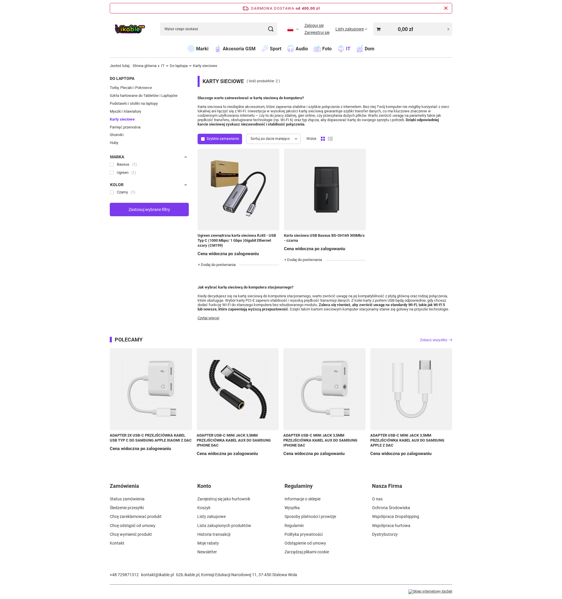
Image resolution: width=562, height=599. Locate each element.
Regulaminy (299, 486)
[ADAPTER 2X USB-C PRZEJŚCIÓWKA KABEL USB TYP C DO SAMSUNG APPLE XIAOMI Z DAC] (151, 389)
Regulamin (294, 525)
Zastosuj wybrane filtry (149, 209)
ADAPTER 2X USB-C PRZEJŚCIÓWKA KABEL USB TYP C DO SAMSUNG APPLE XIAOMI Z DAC (151, 437)
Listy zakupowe (211, 516)
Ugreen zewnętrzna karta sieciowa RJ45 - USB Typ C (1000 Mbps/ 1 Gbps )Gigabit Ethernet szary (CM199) (237, 240)
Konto (204, 486)
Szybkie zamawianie (223, 139)
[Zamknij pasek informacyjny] (446, 8)
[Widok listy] (330, 139)
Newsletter (207, 552)
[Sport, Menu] (284, 48)
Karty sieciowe (122, 119)
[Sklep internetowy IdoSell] (430, 591)
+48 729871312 (124, 574)
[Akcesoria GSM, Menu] (258, 48)
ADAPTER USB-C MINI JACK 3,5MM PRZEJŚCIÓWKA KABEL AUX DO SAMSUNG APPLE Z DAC (407, 440)
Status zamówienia (127, 499)
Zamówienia (124, 486)
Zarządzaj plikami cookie (307, 552)
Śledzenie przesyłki (127, 507)
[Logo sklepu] (130, 29)
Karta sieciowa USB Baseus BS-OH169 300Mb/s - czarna (324, 238)
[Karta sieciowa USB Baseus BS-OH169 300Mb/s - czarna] (325, 189)
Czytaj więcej (208, 318)
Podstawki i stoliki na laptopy (134, 103)
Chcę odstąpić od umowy (132, 525)
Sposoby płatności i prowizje (310, 516)
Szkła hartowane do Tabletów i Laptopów (144, 95)
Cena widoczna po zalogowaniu (228, 253)
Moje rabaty (208, 543)
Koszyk (203, 507)
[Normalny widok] (322, 139)
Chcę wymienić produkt (131, 534)
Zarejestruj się (317, 32)
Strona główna (145, 65)
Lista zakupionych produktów (224, 525)
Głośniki (117, 135)
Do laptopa (179, 65)
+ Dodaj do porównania (217, 264)
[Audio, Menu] (310, 48)
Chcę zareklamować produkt (136, 516)
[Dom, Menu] (377, 48)
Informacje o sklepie (303, 499)
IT (163, 65)
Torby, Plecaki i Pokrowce (131, 87)
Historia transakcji (213, 534)
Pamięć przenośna (125, 127)
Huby (114, 142)
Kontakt (117, 543)
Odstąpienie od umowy (305, 543)
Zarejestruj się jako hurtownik (223, 499)
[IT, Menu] (353, 48)
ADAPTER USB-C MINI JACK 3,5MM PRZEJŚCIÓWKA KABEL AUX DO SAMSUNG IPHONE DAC (234, 440)
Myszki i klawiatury (125, 111)
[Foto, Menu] (334, 48)
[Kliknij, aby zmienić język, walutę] (293, 29)
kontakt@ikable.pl (157, 574)
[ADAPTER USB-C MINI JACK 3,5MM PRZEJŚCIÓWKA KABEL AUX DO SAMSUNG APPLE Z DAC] (411, 389)
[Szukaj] (270, 29)
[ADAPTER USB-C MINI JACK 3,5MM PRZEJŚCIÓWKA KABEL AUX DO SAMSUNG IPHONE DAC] (238, 389)
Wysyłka (292, 507)
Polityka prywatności (304, 534)
